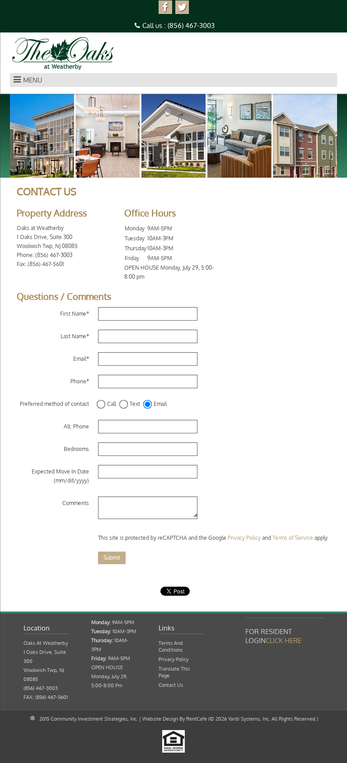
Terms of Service (292, 537)
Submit (111, 557)
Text (135, 403)
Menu (32, 80)
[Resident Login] (283, 640)
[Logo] (63, 53)
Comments (75, 503)
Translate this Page (174, 672)
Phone (79, 381)
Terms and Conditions (171, 646)
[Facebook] (165, 7)
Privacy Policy (244, 537)
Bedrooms (76, 449)
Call (111, 403)
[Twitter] (182, 7)
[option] (173, 136)
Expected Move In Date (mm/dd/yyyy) (60, 476)
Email (81, 358)
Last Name (75, 336)
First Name (74, 313)
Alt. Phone (76, 426)
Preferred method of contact (54, 403)
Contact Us (171, 685)
